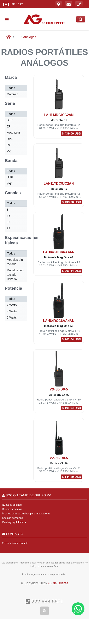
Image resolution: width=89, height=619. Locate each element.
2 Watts (12, 305)
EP (9, 126)
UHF (10, 177)
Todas (11, 88)
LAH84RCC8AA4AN (58, 320)
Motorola (12, 94)
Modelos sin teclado (15, 262)
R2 (9, 145)
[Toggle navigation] (8, 19)
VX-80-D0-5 (59, 389)
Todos (11, 203)
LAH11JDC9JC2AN (58, 115)
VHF (9, 183)
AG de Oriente (57, 583)
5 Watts (12, 317)
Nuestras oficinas (12, 504)
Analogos (29, 37)
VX (9, 151)
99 (8, 228)
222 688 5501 (46, 601)
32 (8, 222)
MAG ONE (13, 132)
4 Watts (12, 311)
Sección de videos (12, 517)
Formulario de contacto (15, 543)
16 (8, 215)
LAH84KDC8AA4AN (58, 252)
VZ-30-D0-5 (59, 458)
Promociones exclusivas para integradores (26, 513)
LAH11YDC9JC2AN (59, 183)
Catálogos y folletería (14, 522)
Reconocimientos (12, 509)
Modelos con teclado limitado (15, 275)
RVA (9, 139)
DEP (10, 120)
